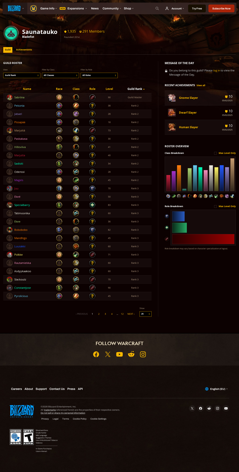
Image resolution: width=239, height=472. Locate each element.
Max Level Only (227, 153)
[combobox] (21, 75)
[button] (21, 75)
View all (201, 85)
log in (216, 70)
